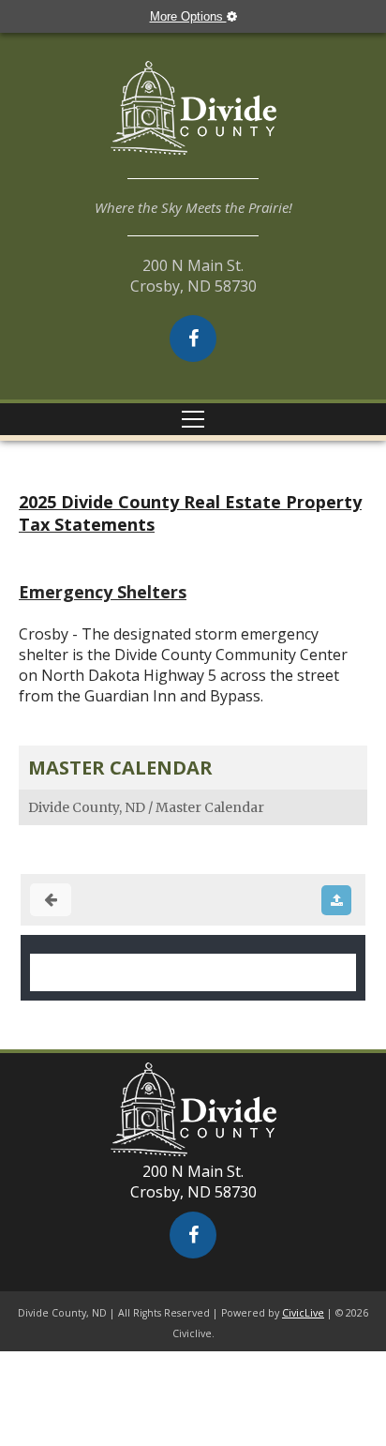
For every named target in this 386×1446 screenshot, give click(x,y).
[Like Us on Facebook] (193, 338)
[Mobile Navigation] (193, 419)
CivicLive (303, 1312)
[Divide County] (193, 120)
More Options (188, 16)
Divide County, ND (86, 807)
